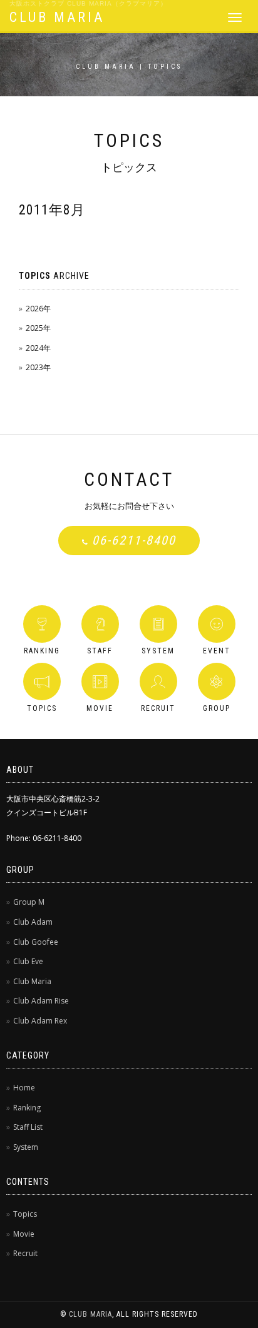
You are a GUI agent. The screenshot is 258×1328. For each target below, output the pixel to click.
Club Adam (33, 922)
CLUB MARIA (57, 17)
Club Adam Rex (40, 1020)
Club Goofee (35, 942)
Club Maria (32, 981)
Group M (28, 902)
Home (24, 1087)
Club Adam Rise (41, 1000)
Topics (25, 1214)
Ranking (27, 1107)
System (25, 1147)
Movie (23, 1234)
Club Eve (28, 961)
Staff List (28, 1127)
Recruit (25, 1253)
